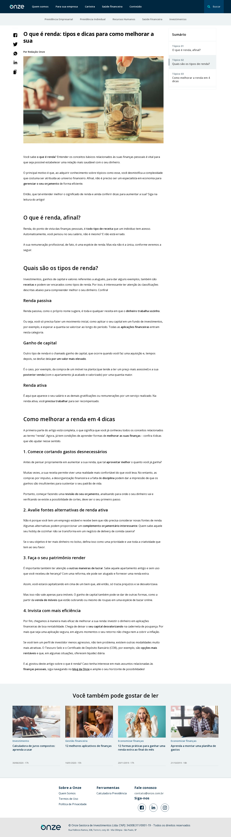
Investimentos (177, 19)
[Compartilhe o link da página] (15, 72)
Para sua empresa (67, 6)
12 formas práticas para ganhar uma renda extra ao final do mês (141, 747)
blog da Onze (81, 669)
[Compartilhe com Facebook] (15, 35)
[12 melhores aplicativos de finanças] (89, 722)
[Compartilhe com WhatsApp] (15, 53)
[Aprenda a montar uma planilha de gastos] (194, 722)
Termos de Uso (68, 799)
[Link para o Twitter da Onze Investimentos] (153, 808)
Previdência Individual (93, 19)
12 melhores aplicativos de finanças (88, 746)
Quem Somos (67, 793)
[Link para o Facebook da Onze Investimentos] (142, 808)
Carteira (90, 6)
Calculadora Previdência (112, 793)
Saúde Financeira (152, 19)
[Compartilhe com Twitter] (15, 44)
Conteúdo (136, 6)
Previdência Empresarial (59, 19)
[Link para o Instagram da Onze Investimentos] (165, 808)
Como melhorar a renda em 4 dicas (191, 79)
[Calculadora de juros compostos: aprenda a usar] (36, 722)
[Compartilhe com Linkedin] (15, 62)
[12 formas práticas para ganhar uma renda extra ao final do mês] (142, 722)
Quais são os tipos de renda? (191, 64)
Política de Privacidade (73, 804)
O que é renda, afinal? (186, 50)
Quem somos (40, 6)
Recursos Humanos (124, 19)
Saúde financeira (112, 6)
